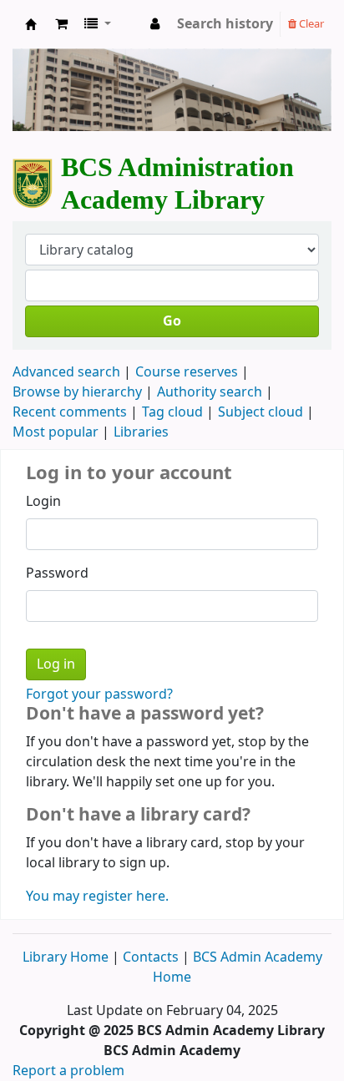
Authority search (209, 392)
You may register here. (97, 897)
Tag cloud (172, 412)
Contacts (151, 957)
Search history (225, 24)
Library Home (67, 957)
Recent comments (70, 412)
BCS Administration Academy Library (31, 29)
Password (57, 573)
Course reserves (186, 372)
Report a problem (68, 1071)
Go (172, 321)
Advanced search (66, 372)
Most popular (56, 432)
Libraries (141, 432)
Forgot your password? (99, 694)
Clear (310, 24)
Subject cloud (260, 412)
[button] (61, 24)
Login (43, 502)
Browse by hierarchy (77, 392)
